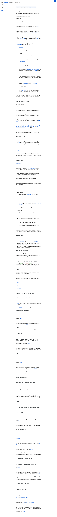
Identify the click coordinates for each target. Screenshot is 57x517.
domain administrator (29, 194)
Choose (18, 153)
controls (19, 142)
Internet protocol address (22, 61)
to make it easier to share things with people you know (28, 126)
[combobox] (41, 516)
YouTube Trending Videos (29, 502)
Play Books (18, 282)
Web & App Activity (25, 496)
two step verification (22, 241)
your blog (28, 496)
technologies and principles (24, 297)
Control (18, 150)
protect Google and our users (23, 103)
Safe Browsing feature (36, 241)
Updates (2, 10)
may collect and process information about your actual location (32, 69)
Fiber (17, 285)
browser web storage (25, 83)
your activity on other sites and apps (21, 127)
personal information (22, 38)
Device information (21, 47)
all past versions (34, 7)
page (18, 303)
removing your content (18, 163)
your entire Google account (22, 497)
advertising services (24, 90)
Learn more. (19, 312)
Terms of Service (11, 2)
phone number (24, 50)
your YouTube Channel (36, 496)
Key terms (2, 7)
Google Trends (23, 502)
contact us (38, 26)
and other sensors (35, 70)
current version (30, 7)
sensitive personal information (35, 189)
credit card (37, 38)
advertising (25, 300)
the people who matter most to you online (35, 32)
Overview (2, 2)
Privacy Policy (6, 2)
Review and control (19, 144)
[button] (52, 1)
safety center (20, 307)
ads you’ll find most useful (28, 32)
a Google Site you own (31, 496)
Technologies (16, 2)
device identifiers (20, 50)
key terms (24, 25)
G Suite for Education (19, 288)
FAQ (19, 2)
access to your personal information (32, 168)
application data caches (34, 83)
